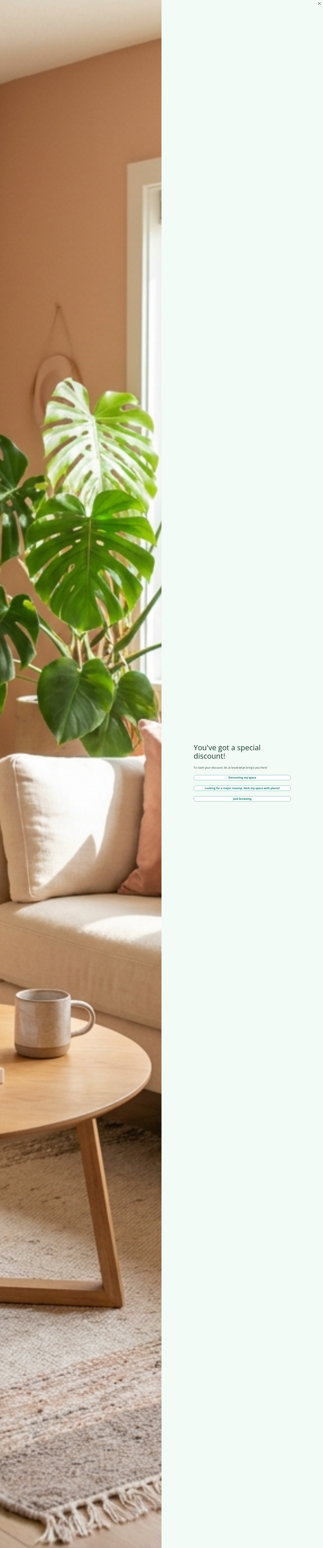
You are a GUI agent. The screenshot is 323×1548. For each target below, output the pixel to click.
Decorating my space (242, 777)
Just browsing (242, 799)
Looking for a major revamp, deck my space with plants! (242, 788)
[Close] (319, 3)
